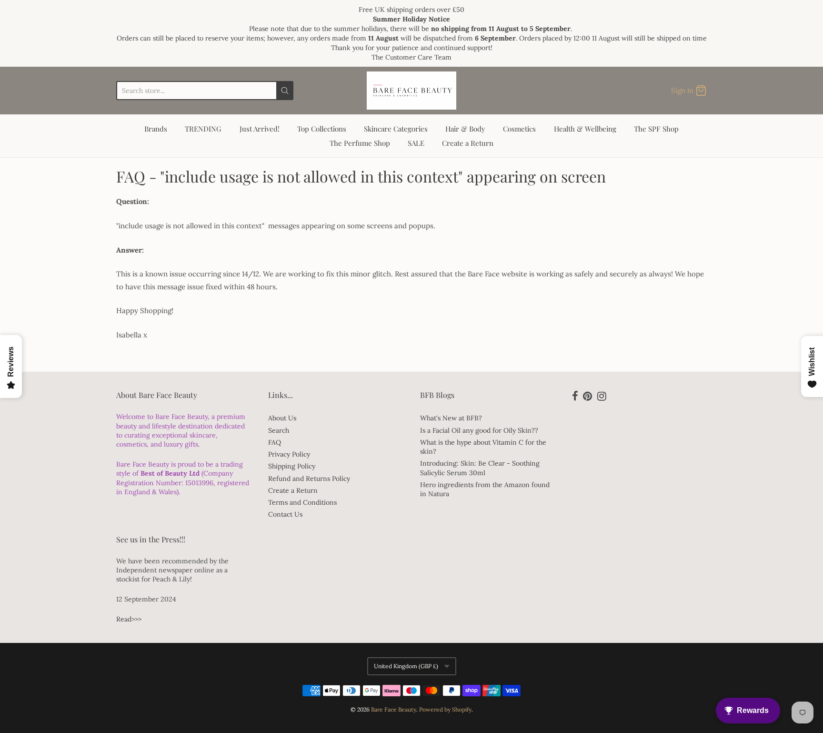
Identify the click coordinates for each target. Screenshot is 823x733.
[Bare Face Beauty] (411, 90)
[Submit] (284, 90)
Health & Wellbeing (585, 128)
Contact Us (285, 514)
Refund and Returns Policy (309, 478)
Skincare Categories (396, 128)
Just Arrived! (260, 128)
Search (278, 430)
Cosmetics (519, 128)
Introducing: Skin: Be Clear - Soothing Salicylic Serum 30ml (480, 468)
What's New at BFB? (451, 418)
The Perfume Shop (360, 143)
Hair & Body (465, 128)
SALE (416, 143)
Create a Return (467, 143)
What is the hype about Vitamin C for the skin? (483, 447)
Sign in (682, 90)
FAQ (274, 442)
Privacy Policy (289, 454)
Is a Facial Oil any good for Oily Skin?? (479, 430)
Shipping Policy (291, 466)
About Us (282, 418)
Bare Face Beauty (393, 709)
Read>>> (128, 619)
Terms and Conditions (302, 502)
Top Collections (321, 128)
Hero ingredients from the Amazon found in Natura (485, 489)
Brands (155, 128)
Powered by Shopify (445, 709)
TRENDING (203, 128)
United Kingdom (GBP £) (406, 666)
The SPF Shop (656, 128)
